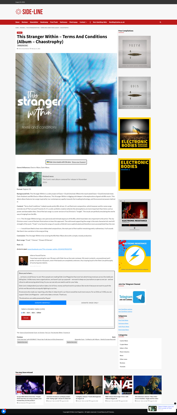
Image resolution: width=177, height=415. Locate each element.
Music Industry (124, 352)
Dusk (35, 332)
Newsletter (34, 22)
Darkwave (63, 22)
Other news (123, 359)
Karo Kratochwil (22, 403)
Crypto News (124, 344)
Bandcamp (44, 22)
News (17, 22)
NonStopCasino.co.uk (117, 22)
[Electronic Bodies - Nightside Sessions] (134, 133)
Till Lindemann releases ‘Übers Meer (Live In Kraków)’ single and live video (146, 398)
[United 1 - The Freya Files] (134, 52)
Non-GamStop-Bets (100, 22)
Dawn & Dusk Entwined (26, 332)
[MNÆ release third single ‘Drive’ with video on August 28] (118, 385)
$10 (28, 313)
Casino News (124, 341)
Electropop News (123, 329)
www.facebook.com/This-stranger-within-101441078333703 (50, 249)
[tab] (42, 303)
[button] (160, 22)
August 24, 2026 (31, 403)
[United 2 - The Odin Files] (134, 93)
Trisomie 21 (66, 332)
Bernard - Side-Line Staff (53, 401)
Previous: (40, 338)
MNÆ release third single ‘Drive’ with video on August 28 (116, 398)
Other (39, 313)
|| (90, 22)
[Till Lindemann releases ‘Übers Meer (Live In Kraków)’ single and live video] (147, 385)
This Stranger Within (57, 332)
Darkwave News (123, 323)
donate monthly (42, 303)
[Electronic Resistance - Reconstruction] (134, 215)
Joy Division (41, 332)
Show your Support (79, 162)
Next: (95, 338)
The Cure (47, 332)
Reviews (25, 22)
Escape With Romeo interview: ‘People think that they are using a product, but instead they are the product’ (29, 399)
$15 (33, 313)
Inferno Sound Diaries (23, 48)
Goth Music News (123, 326)
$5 (24, 313)
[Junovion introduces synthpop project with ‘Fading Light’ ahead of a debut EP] (59, 385)
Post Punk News (123, 320)
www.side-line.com (35, 266)
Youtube (122, 366)
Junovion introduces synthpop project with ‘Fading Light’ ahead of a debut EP (58, 398)
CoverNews (101, 412)
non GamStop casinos (125, 309)
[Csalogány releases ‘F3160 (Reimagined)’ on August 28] (88, 385)
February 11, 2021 (35, 48)
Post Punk (54, 22)
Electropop (73, 22)
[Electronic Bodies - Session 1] (134, 174)
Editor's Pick (124, 348)
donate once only (89, 303)
